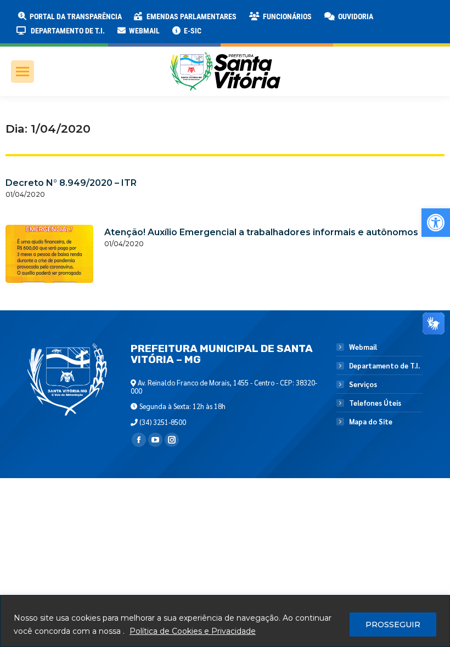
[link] (435, 222)
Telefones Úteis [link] (375, 403)
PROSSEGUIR (392, 624)
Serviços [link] (363, 384)
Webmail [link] (363, 347)
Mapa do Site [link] (370, 421)
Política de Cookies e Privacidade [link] (193, 631)
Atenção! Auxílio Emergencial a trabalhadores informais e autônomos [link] (261, 232)
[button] (176, 16)
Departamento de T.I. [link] (384, 366)
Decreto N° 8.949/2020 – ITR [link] (71, 183)
